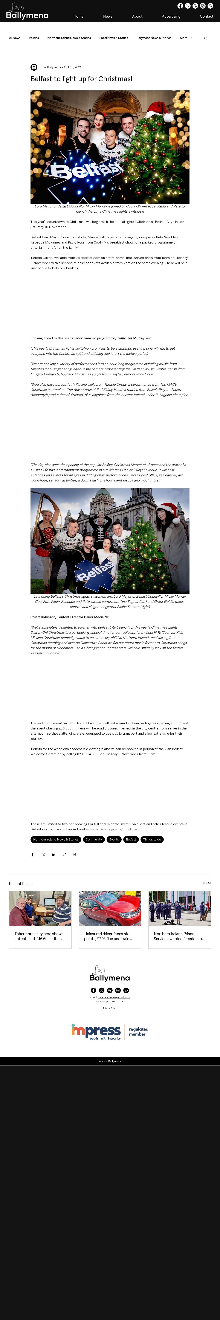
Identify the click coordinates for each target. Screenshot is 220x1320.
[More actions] (186, 67)
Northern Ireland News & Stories (69, 38)
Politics (34, 38)
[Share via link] (64, 854)
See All (206, 883)
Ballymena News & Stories (154, 38)
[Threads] (195, 6)
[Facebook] (180, 6)
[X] (188, 6)
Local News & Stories (113, 38)
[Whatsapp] (210, 6)
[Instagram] (203, 6)
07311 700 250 (116, 1001)
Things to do (152, 839)
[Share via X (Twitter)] (43, 854)
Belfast (131, 839)
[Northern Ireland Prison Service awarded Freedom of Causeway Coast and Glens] (180, 908)
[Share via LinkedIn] (54, 854)
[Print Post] (75, 854)
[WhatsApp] (126, 990)
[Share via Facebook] (33, 854)
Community (94, 839)
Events (114, 839)
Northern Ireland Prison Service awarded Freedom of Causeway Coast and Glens (179, 936)
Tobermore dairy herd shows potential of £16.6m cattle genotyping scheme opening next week (39, 936)
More (183, 38)
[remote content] (110, 303)
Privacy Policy (109, 1008)
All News (14, 38)
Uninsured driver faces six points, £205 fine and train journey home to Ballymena (108, 936)
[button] (205, 38)
